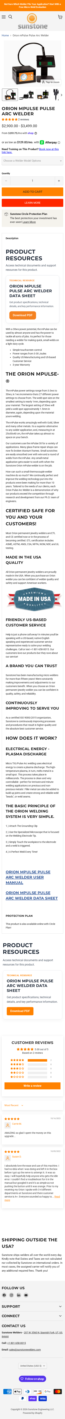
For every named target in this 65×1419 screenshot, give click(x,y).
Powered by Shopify (32, 1413)
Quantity (6, 173)
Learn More (29, 222)
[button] (10, 95)
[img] (12, 1118)
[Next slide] (61, 94)
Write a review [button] (32, 1085)
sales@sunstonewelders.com (25, 1349)
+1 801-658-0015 (16, 1343)
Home (5, 35)
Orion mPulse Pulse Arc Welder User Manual (28, 877)
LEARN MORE (33, 202)
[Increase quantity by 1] (59, 180)
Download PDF (23, 315)
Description (12, 238)
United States (31, 1365)
